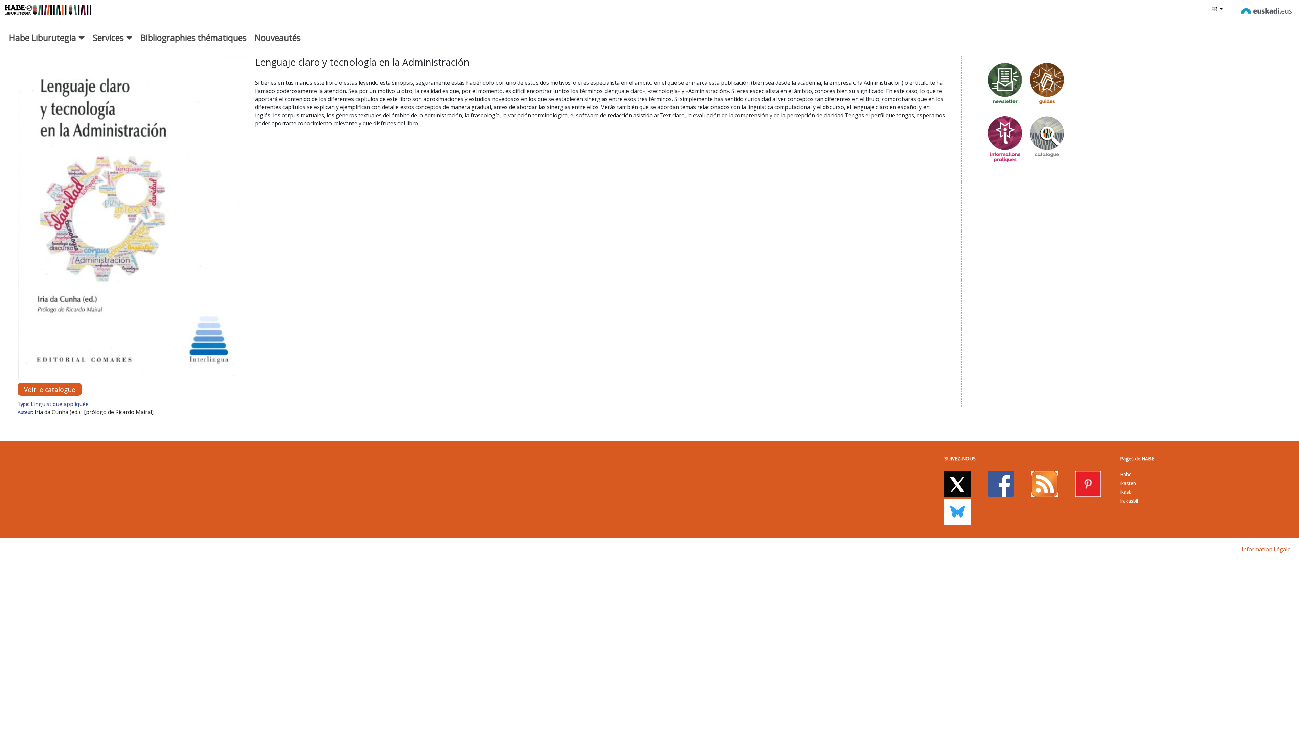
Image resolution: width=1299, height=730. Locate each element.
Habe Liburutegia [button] (43, 37)
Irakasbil (1129, 500)
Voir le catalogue (49, 389)
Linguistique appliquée (60, 404)
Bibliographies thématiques (194, 37)
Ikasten (1128, 483)
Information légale (1266, 549)
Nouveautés (278, 37)
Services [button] (109, 37)
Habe (1126, 474)
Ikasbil (1127, 492)
